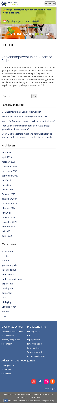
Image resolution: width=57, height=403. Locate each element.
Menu (51, 4)
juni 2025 (6, 180)
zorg (4, 316)
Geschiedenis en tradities (12, 331)
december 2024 (9, 198)
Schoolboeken (33, 348)
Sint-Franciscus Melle (15, 3)
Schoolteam (6, 344)
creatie (5, 256)
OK (6, 400)
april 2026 (7, 157)
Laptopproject (33, 339)
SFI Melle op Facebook (40, 382)
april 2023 (7, 235)
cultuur (5, 260)
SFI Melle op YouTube (34, 382)
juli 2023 (6, 231)
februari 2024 (8, 217)
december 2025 (9, 166)
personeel (7, 292)
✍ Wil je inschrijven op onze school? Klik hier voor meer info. (27, 11)
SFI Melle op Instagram (46, 382)
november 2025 (9, 171)
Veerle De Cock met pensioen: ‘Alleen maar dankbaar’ (28, 121)
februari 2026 (8, 161)
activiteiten (7, 251)
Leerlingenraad (7, 365)
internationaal (9, 274)
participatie (7, 288)
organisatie (7, 283)
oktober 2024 (8, 208)
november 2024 (9, 203)
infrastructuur (9, 269)
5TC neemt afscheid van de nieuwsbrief (21, 111)
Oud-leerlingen (7, 335)
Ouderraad (6, 369)
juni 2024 (6, 212)
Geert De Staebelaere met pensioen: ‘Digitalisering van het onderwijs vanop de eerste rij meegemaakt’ (27, 135)
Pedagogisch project (10, 339)
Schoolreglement (34, 352)
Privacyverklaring (47, 401)
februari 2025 (8, 194)
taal (4, 297)
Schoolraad (6, 373)
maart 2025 (7, 189)
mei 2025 (6, 185)
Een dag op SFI (33, 331)
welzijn (5, 311)
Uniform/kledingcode (36, 356)
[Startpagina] (3, 5)
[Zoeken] (34, 96)
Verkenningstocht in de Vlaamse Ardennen (26, 59)
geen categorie (9, 265)
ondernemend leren (12, 279)
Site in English (50, 388)
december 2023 (9, 222)
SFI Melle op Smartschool (52, 382)
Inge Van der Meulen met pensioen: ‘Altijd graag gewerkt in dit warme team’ (26, 127)
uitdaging (6, 302)
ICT (28, 335)
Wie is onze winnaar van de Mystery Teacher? (24, 116)
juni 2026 (6, 152)
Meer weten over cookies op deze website (24, 401)
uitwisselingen (9, 306)
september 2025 (10, 175)
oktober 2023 (8, 226)
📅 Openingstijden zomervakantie (21, 21)
